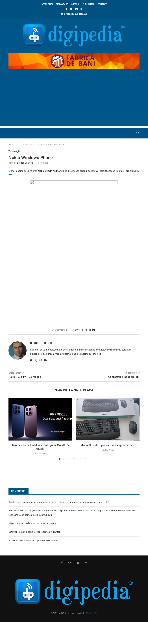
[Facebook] (66, 9)
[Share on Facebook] (82, 330)
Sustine (75, 4)
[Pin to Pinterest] (90, 330)
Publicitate (88, 4)
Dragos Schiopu (25, 163)
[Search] (138, 133)
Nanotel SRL (91, 613)
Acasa (11, 144)
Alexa (11, 523)
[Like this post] (78, 330)
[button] (13, 429)
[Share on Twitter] (86, 330)
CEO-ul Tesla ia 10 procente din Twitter (37, 523)
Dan (10, 502)
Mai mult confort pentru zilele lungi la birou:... (108, 445)
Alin (10, 510)
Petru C (12, 540)
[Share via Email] (93, 330)
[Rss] (81, 9)
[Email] (76, 9)
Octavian (13, 532)
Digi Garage (62, 4)
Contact (102, 4)
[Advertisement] (74, 100)
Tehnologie (28, 144)
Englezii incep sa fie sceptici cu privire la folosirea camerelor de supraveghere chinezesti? (62, 502)
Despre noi (47, 4)
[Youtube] (71, 9)
